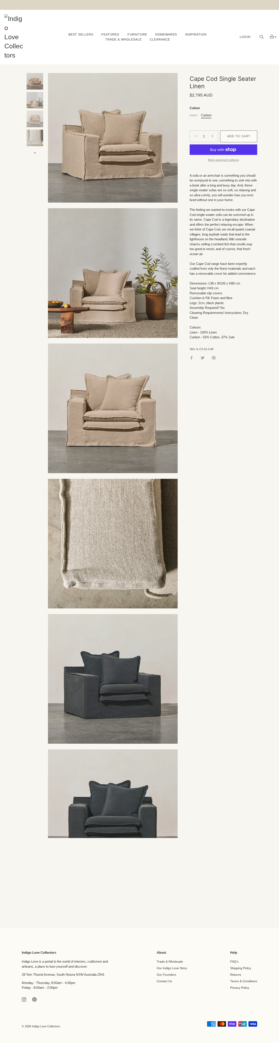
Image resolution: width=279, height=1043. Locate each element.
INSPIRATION (196, 34)
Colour (195, 108)
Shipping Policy (240, 968)
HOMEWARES (166, 34)
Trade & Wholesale (170, 961)
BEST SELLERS (80, 34)
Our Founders (166, 974)
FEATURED (110, 34)
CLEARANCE (160, 39)
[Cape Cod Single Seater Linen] (34, 81)
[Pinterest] (34, 999)
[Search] (261, 37)
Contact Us (164, 981)
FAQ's (234, 961)
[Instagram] (24, 999)
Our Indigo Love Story (172, 968)
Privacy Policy (239, 987)
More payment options (223, 160)
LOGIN (245, 37)
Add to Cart (238, 136)
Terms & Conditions (243, 981)
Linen (193, 115)
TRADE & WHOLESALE (123, 39)
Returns (235, 974)
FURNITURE (137, 34)
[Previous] (35, 66)
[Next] (35, 152)
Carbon (206, 115)
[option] (35, 82)
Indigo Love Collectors (46, 1026)
